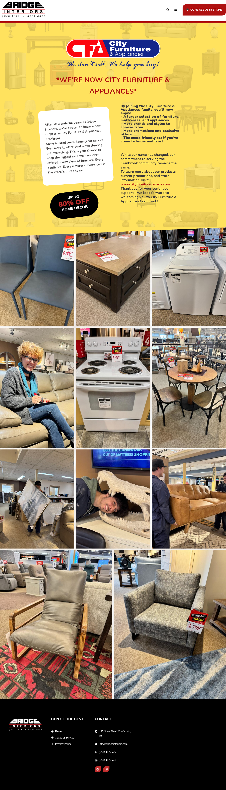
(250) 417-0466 (107, 759)
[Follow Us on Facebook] (98, 769)
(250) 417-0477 (107, 752)
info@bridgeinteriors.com (113, 743)
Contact (103, 719)
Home (58, 731)
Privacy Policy (63, 743)
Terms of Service (64, 737)
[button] (168, 10)
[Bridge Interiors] (23, 10)
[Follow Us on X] (106, 769)
